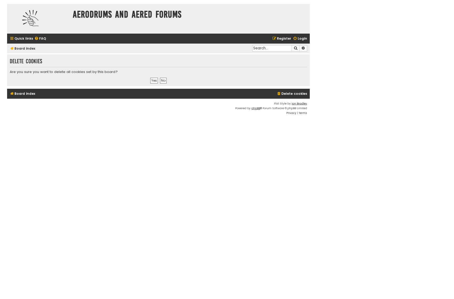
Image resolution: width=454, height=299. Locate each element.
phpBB (255, 108)
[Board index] (38, 18)
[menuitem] (40, 38)
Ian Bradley (299, 104)
